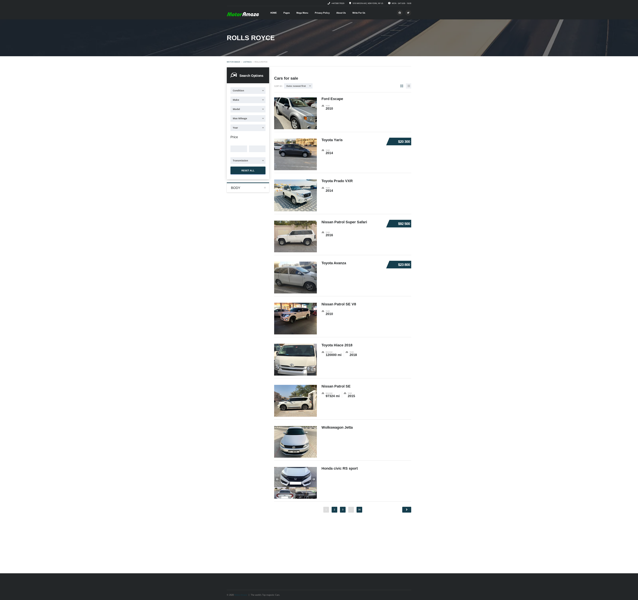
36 (359, 509)
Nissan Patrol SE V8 (338, 304)
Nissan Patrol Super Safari (344, 222)
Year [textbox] (235, 127)
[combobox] (248, 90)
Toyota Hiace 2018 (336, 345)
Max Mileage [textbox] (240, 118)
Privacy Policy (322, 13)
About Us (341, 13)
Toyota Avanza (333, 263)
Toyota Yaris (332, 140)
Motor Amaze (240, 595)
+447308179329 (337, 3)
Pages (286, 13)
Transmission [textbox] (240, 160)
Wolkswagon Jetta (337, 427)
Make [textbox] (236, 99)
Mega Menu (302, 13)
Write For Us (358, 13)
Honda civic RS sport (339, 468)
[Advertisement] (319, 548)
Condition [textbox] (238, 90)
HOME (273, 13)
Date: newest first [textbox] (296, 85)
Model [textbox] (236, 109)
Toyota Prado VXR (337, 181)
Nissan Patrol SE (336, 386)
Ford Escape (332, 99)
